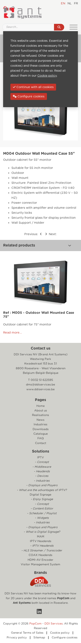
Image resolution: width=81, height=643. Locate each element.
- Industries (41, 480)
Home (40, 406)
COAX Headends (40, 555)
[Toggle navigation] (73, 27)
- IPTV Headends (41, 545)
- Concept (41, 462)
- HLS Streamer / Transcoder (41, 550)
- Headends (41, 471)
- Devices (41, 476)
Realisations (40, 415)
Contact (40, 443)
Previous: (31, 234)
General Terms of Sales (27, 632)
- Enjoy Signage (41, 499)
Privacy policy (17, 637)
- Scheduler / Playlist (41, 513)
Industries (40, 424)
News (40, 419)
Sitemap (39, 637)
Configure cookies (64, 637)
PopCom (63, 598)
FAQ (40, 438)
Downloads (41, 429)
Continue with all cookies (35, 87)
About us (40, 410)
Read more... (12, 332)
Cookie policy (60, 632)
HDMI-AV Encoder (40, 559)
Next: (52, 234)
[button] (69, 245)
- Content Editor (41, 508)
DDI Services (53, 623)
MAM (40, 536)
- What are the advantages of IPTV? (41, 490)
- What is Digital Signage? (41, 531)
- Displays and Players (41, 485)
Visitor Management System (40, 564)
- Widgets (41, 518)
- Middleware (41, 466)
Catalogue (40, 433)
